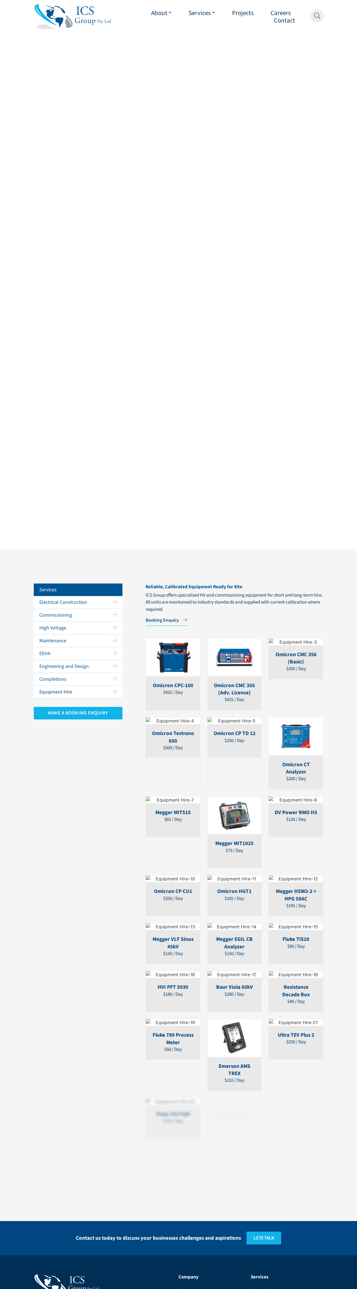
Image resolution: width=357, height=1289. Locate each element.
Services (200, 13)
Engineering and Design (64, 666)
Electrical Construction (63, 602)
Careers (281, 13)
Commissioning (55, 615)
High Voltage (52, 627)
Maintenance (52, 640)
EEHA (44, 653)
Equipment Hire (55, 692)
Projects (243, 13)
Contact (284, 20)
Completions (52, 679)
